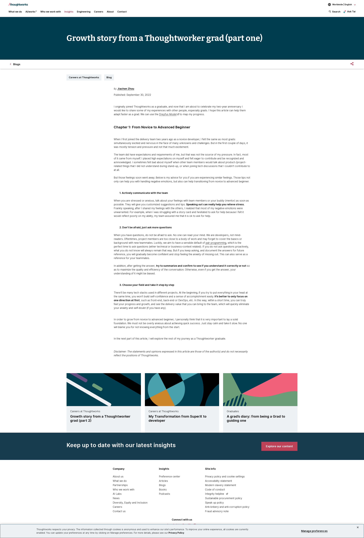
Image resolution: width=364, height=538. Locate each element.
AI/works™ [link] (31, 11)
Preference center (169, 476)
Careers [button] (98, 11)
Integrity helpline (214, 493)
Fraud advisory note (217, 511)
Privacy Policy (176, 532)
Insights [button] (68, 11)
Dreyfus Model (168, 114)
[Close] (358, 527)
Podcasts (164, 493)
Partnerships (120, 485)
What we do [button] (15, 11)
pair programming (216, 242)
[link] (279, 446)
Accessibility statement (218, 480)
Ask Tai (351, 11)
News (116, 498)
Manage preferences (314, 530)
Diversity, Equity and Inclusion (130, 502)
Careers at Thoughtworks (84, 77)
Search (336, 11)
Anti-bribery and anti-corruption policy (227, 506)
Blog (109, 77)
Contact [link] (122, 11)
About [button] (110, 11)
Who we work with (123, 489)
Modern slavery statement (220, 485)
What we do (120, 480)
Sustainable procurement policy (223, 498)
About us (118, 476)
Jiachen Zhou (125, 88)
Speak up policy (214, 502)
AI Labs (117, 493)
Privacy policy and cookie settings (225, 476)
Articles (163, 480)
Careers (117, 506)
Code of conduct (215, 489)
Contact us (119, 511)
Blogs (162, 485)
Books (163, 489)
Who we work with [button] (50, 11)
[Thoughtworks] (18, 3)
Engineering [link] (83, 11)
